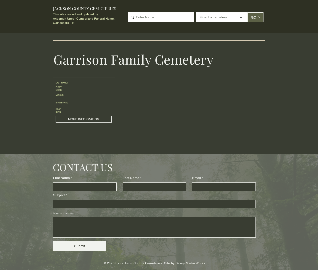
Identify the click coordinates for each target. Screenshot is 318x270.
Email (196, 178)
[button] (84, 119)
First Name (61, 178)
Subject (59, 195)
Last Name (131, 178)
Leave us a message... (64, 213)
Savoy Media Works (190, 263)
